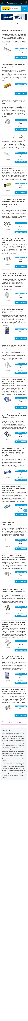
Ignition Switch (11, 722)
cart (26, 3)
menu (2, 3)
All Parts (19, 722)
